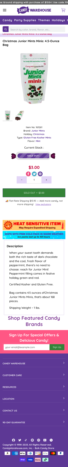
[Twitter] (19, 440)
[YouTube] (44, 440)
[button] (7, 20)
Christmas (38, 134)
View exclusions (43, 204)
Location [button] (8, 398)
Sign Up (57, 347)
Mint (38, 141)
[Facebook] (13, 440)
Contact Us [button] (10, 410)
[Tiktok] (26, 440)
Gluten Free (30, 137)
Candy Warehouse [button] (14, 363)
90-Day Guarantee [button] (14, 422)
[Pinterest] (32, 440)
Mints (48, 137)
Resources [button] (9, 387)
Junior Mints (38, 130)
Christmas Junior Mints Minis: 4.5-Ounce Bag (31, 43)
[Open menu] (8, 10)
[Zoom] (9, 103)
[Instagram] (38, 440)
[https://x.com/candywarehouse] (51, 440)
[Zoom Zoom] (34, 78)
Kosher (41, 137)
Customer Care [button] (12, 375)
